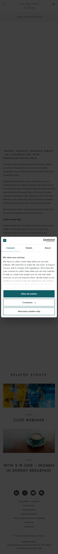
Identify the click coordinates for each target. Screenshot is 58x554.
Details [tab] (29, 248)
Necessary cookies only (29, 311)
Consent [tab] (10, 248)
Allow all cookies (29, 294)
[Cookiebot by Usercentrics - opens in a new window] (43, 240)
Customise (27, 302)
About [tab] (48, 248)
